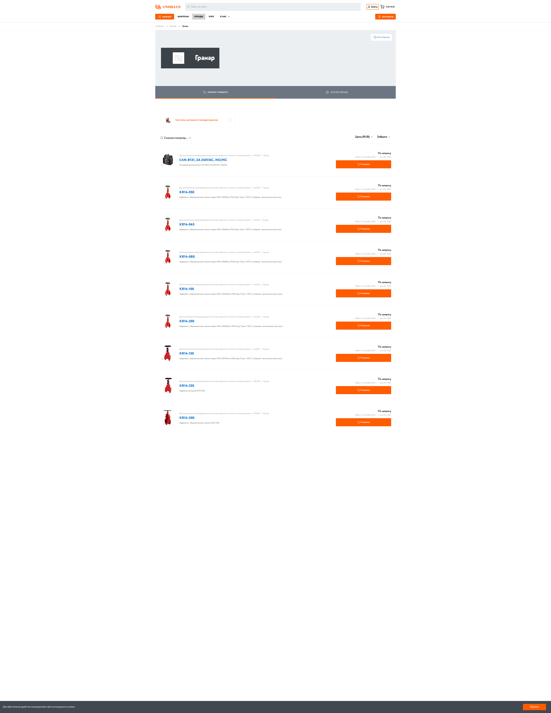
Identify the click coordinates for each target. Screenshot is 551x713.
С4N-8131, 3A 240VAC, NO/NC (203, 160)
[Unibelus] (168, 7)
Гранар (266, 155)
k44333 (257, 284)
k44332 (257, 252)
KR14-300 (186, 418)
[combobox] (273, 7)
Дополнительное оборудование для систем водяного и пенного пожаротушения (215, 155)
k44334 (257, 316)
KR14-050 (186, 192)
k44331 (257, 220)
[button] (176, 138)
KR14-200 (186, 321)
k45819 (257, 349)
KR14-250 (186, 385)
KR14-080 (187, 256)
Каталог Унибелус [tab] (218, 92)
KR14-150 (186, 353)
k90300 (257, 155)
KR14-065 (186, 224)
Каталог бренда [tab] (339, 92)
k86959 (257, 381)
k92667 (257, 413)
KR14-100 (186, 289)
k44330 (257, 187)
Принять (534, 707)
